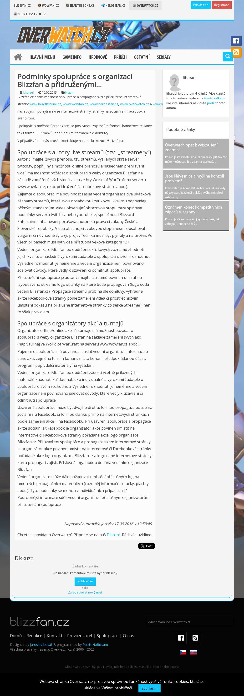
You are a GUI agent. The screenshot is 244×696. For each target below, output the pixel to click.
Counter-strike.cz (31, 14)
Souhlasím (150, 688)
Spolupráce (107, 635)
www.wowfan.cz (75, 104)
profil (210, 103)
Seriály (164, 57)
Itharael (28, 93)
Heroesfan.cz (115, 5)
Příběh (120, 57)
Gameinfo (71, 57)
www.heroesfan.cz (103, 104)
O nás (128, 635)
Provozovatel (79, 635)
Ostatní (142, 57)
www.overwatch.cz (134, 104)
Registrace (221, 5)
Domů (16, 635)
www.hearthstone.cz (45, 104)
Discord (113, 534)
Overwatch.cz (147, 5)
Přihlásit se (200, 5)
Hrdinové (98, 57)
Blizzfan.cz (22, 5)
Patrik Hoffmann (95, 644)
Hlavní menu (42, 57)
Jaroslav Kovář (41, 644)
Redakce (34, 635)
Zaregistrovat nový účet (85, 592)
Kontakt (55, 635)
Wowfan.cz (50, 5)
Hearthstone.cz (81, 5)
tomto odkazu (214, 98)
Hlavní (69, 93)
